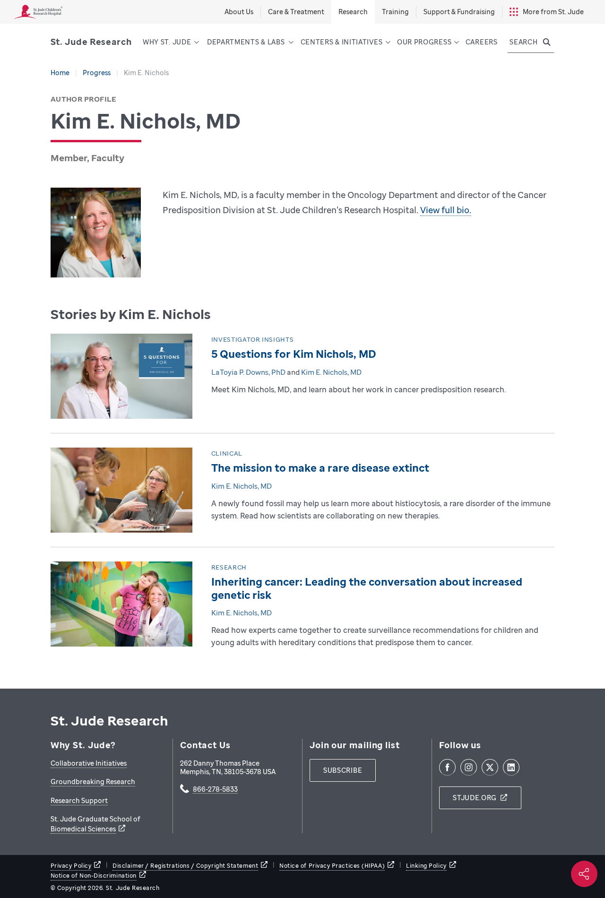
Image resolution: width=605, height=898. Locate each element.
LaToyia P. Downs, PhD (248, 372)
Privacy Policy (71, 866)
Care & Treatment (296, 11)
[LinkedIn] (511, 767)
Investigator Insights (252, 339)
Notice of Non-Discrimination (94, 876)
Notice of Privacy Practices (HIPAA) (332, 866)
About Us (239, 11)
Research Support (79, 800)
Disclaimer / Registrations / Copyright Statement (185, 866)
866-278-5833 (215, 790)
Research (229, 567)
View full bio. (445, 210)
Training (395, 11)
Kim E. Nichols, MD (331, 372)
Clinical (226, 453)
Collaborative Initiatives (89, 763)
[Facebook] (447, 767)
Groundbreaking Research (93, 781)
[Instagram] (468, 767)
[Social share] (584, 874)
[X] (490, 767)
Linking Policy (426, 866)
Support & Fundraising (459, 11)
